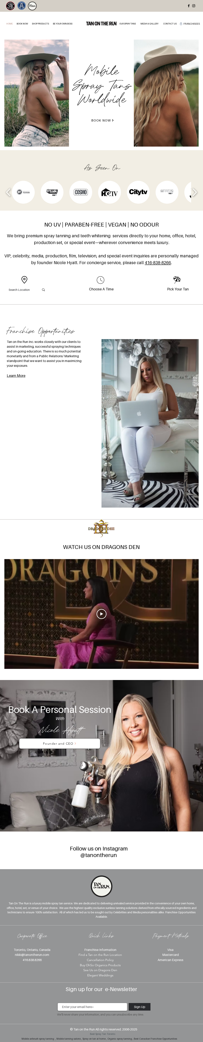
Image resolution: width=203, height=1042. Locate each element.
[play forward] (194, 192)
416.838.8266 (32, 960)
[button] (22, 23)
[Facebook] (189, 6)
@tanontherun (98, 855)
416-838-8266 (158, 262)
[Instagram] (194, 6)
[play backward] (8, 192)
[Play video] (101, 614)
